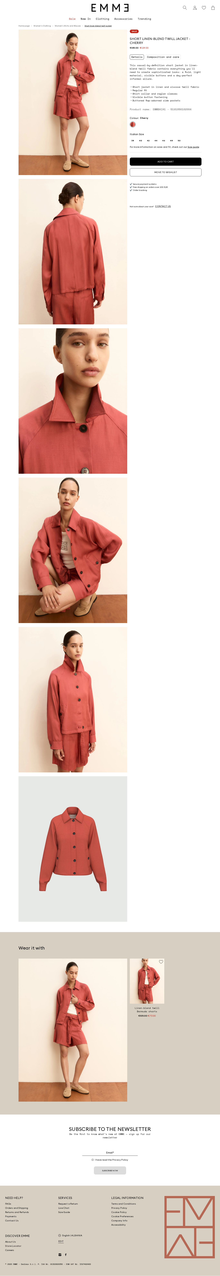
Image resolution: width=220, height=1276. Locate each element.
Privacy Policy (120, 1159)
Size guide (193, 146)
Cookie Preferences (122, 1216)
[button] (73, 102)
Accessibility (118, 1224)
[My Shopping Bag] (213, 8)
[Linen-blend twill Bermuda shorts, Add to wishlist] (161, 962)
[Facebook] (65, 1254)
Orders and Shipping (16, 1208)
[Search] (185, 8)
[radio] (133, 124)
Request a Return (68, 1203)
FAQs (8, 1203)
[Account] (195, 8)
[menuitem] (72, 19)
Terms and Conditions (123, 1203)
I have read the (111, 1159)
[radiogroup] (165, 124)
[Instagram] (60, 1254)
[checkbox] (92, 1160)
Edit (61, 1241)
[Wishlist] (204, 8)
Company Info (119, 1220)
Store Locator (13, 1245)
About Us (10, 1241)
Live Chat (63, 1208)
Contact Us (12, 1220)
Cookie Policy (119, 1212)
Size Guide (64, 1212)
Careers (9, 1250)
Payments (10, 1216)
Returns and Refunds (17, 1212)
